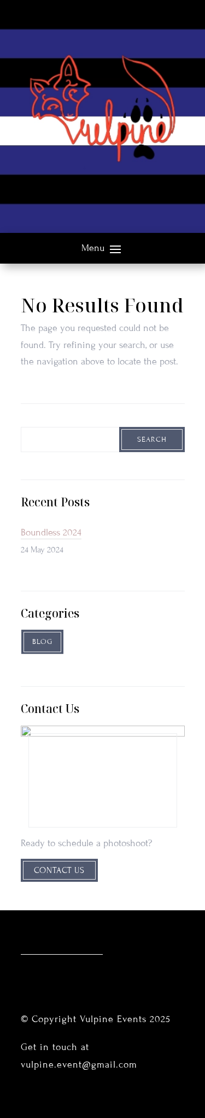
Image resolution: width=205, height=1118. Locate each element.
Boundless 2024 (51, 532)
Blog (42, 641)
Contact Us (59, 870)
